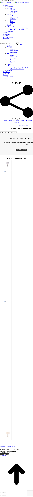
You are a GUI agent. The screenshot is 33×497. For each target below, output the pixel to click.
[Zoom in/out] (0, 492)
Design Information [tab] (23, 125)
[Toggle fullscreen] (2, 492)
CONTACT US (21, 150)
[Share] (4, 492)
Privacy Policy (4, 455)
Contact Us (4, 454)
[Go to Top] (16, 490)
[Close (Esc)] (5, 492)
